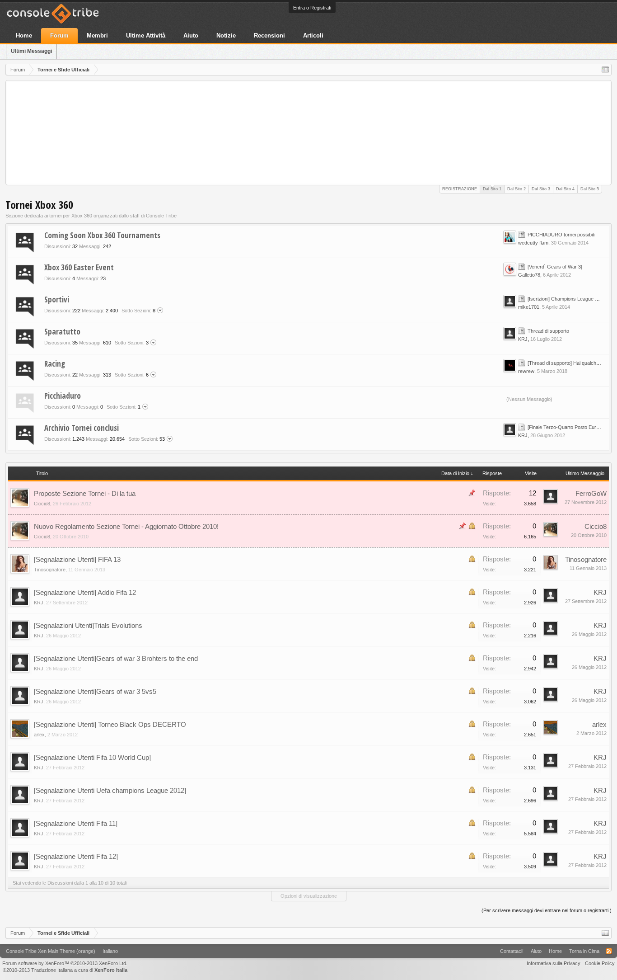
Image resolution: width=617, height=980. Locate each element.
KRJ (523, 339)
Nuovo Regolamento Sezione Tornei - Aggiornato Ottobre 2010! (126, 526)
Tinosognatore (49, 569)
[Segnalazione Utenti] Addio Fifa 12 (85, 592)
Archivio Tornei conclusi (81, 428)
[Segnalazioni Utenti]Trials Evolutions (88, 625)
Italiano (110, 951)
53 (146, 439)
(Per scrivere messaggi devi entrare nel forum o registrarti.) (546, 910)
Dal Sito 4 (565, 189)
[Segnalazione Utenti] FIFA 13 (77, 559)
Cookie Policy (600, 963)
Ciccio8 (42, 503)
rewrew (526, 371)
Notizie (226, 35)
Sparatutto (62, 331)
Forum (59, 35)
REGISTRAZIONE (459, 189)
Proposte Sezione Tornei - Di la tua (85, 493)
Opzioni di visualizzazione (308, 896)
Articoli (313, 35)
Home (24, 35)
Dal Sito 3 (541, 189)
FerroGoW (591, 493)
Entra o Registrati (312, 7)
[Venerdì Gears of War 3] (555, 266)
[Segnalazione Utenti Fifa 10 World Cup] (92, 757)
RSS (496, 238)
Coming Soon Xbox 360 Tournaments (102, 235)
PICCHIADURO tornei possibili (561, 234)
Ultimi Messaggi (31, 51)
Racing (54, 363)
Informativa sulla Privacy (553, 963)
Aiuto (190, 35)
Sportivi (56, 299)
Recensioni (269, 35)
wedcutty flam (533, 242)
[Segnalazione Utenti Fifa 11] (75, 823)
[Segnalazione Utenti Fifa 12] (76, 856)
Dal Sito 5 (589, 189)
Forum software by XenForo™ (64, 963)
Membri (97, 35)
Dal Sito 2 (516, 189)
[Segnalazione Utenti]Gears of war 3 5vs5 (95, 691)
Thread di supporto (548, 331)
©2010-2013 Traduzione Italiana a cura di (65, 970)
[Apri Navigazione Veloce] (605, 69)
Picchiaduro (62, 396)
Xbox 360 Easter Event (79, 267)
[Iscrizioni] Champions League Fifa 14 (569, 299)
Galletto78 (529, 275)
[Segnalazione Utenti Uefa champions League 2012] (110, 790)
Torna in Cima (584, 951)
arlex (39, 734)
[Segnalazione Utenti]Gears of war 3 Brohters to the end (116, 658)
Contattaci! (512, 951)
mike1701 (528, 307)
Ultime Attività (145, 35)
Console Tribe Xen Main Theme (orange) (50, 951)
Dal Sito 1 (492, 189)
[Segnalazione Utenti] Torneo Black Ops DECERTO (110, 724)
